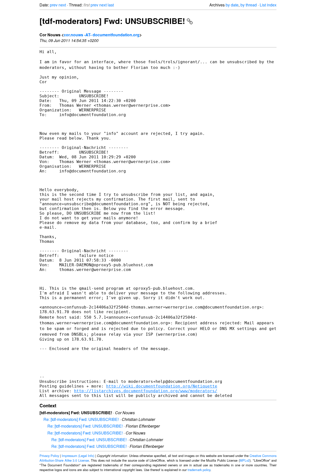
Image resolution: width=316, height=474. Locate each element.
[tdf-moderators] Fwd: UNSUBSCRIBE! (112, 20)
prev (54, 5)
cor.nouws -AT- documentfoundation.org (101, 35)
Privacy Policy (49, 455)
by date (232, 5)
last (111, 5)
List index (268, 5)
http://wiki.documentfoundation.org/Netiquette (161, 386)
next (62, 5)
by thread (248, 5)
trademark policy (199, 469)
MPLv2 (245, 460)
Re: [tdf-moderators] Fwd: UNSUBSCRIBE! (81, 419)
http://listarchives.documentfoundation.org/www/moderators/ (145, 391)
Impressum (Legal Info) (78, 455)
